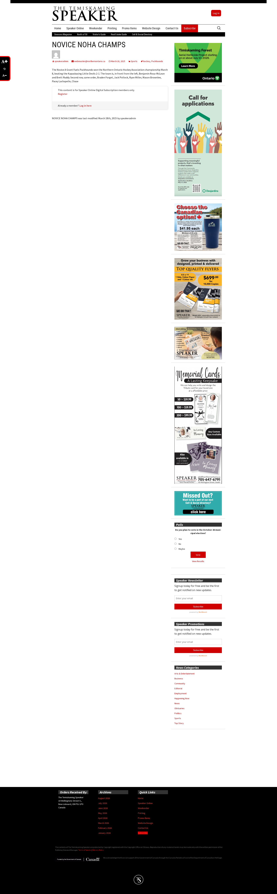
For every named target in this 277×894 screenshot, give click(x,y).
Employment (180, 693)
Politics (177, 713)
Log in (216, 13)
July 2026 (102, 803)
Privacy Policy (98, 850)
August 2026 (104, 798)
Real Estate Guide (119, 34)
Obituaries (179, 708)
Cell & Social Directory (142, 34)
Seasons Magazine (63, 34)
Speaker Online (75, 28)
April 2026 (102, 818)
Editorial (178, 688)
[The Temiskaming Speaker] (85, 13)
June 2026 (103, 808)
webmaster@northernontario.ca (89, 61)
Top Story (179, 723)
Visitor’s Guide (99, 34)
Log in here (85, 105)
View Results (198, 561)
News (177, 703)
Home (57, 28)
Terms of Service (84, 850)
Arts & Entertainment (184, 673)
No (180, 543)
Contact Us (172, 28)
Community (179, 683)
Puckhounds (157, 61)
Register (62, 93)
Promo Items (129, 28)
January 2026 (104, 833)
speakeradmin (61, 61)
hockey (146, 61)
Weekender (95, 28)
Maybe (182, 548)
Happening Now (181, 698)
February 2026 (105, 828)
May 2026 (102, 813)
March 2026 (103, 823)
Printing (112, 28)
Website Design (151, 28)
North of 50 (82, 34)
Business (178, 678)
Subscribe (190, 28)
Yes (180, 539)
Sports (134, 61)
